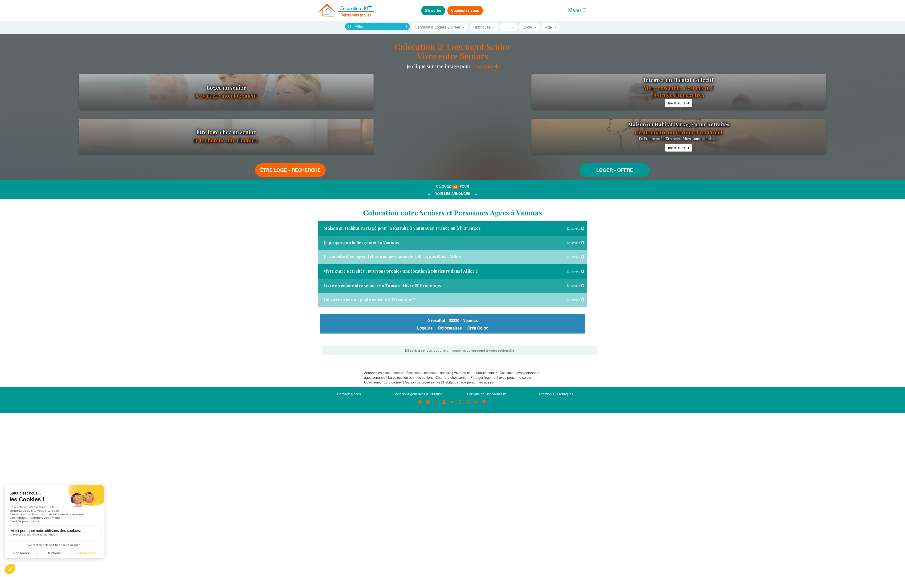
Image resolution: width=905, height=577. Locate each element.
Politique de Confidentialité (487, 394)
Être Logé (273, 169)
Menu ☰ (577, 9)
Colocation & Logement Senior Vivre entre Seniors (452, 51)
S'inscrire (433, 10)
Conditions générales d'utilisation (418, 394)
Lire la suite (677, 103)
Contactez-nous (349, 394)
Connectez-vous (465, 10)
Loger (604, 169)
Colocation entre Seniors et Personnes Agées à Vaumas (452, 212)
